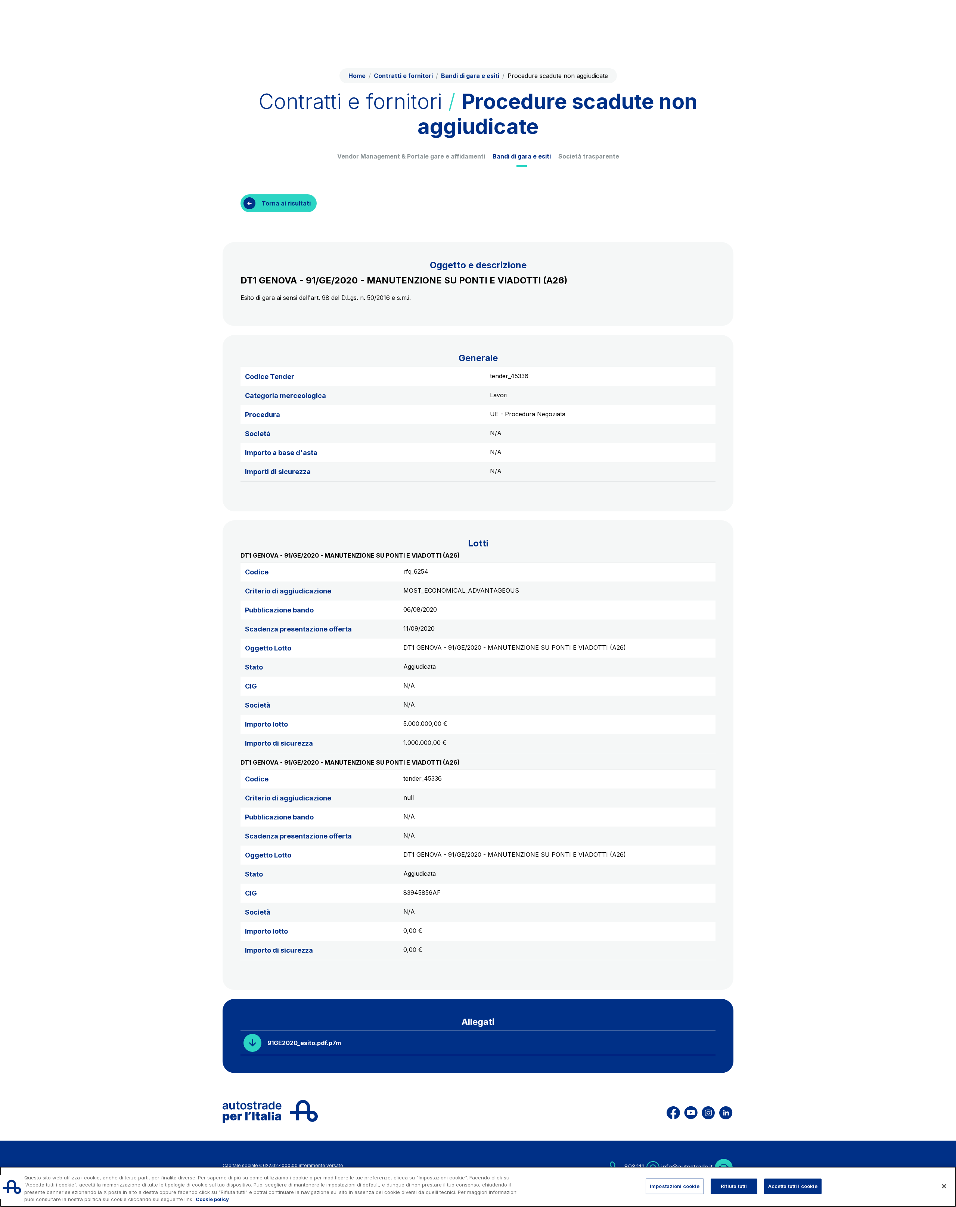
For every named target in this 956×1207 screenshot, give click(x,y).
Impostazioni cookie (674, 1186)
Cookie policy (212, 1199)
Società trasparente (588, 156)
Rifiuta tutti (734, 1186)
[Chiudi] (944, 1186)
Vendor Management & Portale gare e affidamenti (411, 156)
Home (357, 75)
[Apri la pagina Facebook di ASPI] (673, 1111)
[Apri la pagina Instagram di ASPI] (708, 1111)
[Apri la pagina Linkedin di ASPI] (725, 1111)
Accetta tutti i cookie (793, 1186)
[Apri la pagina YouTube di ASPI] (691, 1111)
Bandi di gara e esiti (522, 156)
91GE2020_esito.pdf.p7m (304, 1043)
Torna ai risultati (286, 203)
